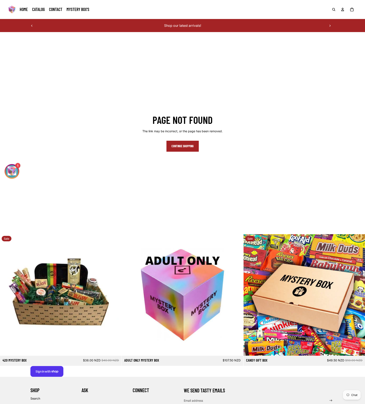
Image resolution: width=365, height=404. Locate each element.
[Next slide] (330, 25)
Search (35, 398)
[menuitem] (24, 9)
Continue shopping (183, 146)
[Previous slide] (32, 25)
